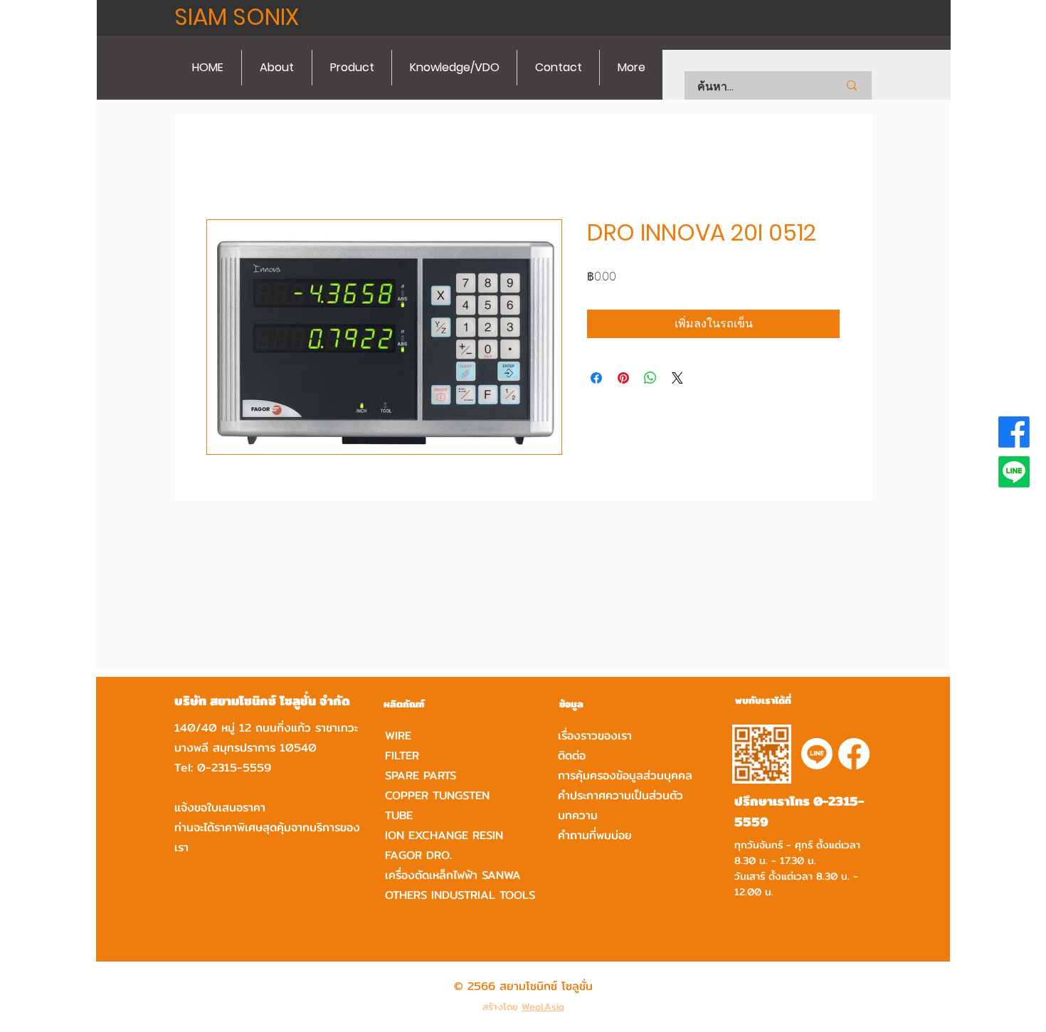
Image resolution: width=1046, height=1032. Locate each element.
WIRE (398, 735)
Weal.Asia (543, 1006)
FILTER (402, 755)
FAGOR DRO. (418, 855)
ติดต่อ (572, 755)
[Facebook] (1014, 432)
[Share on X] (677, 377)
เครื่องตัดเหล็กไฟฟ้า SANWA (453, 875)
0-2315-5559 (234, 767)
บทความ (578, 815)
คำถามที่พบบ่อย (595, 835)
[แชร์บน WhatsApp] (650, 377)
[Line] (1014, 472)
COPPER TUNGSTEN (437, 795)
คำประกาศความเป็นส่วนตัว (620, 795)
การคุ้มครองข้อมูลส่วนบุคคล (625, 775)
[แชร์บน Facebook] (596, 377)
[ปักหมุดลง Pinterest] (623, 377)
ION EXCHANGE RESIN (444, 835)
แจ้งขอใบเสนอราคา (219, 807)
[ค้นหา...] (852, 85)
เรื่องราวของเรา (595, 735)
